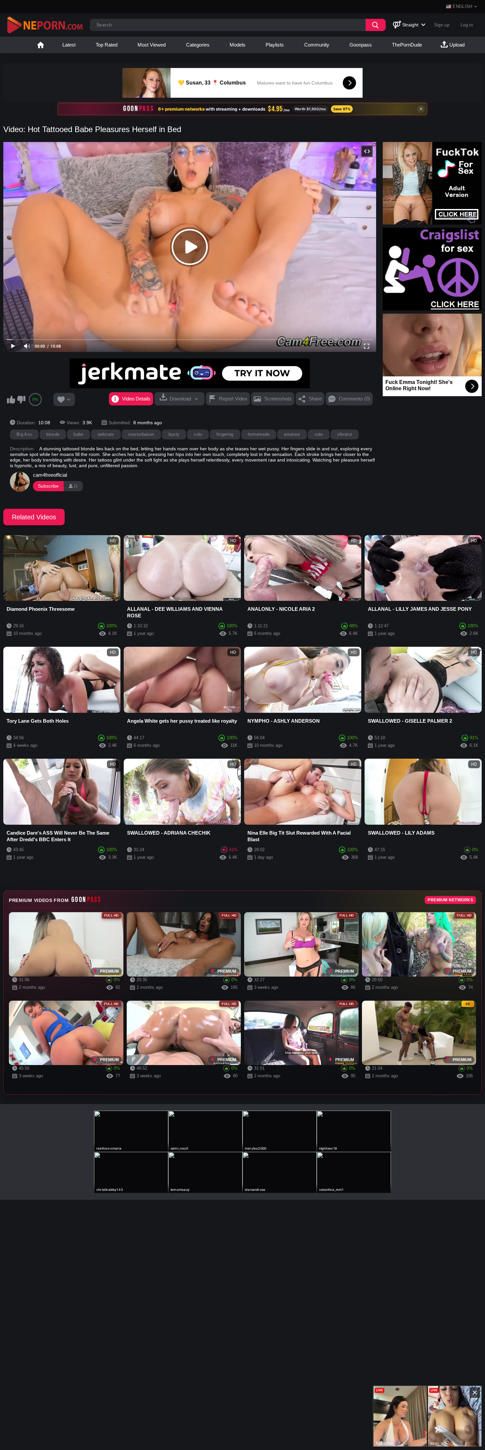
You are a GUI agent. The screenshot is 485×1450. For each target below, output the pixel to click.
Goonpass (360, 45)
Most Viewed (152, 45)
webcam (106, 434)
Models (237, 45)
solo (198, 434)
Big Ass (24, 434)
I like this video (11, 399)
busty (174, 434)
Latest (69, 45)
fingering (225, 434)
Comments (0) (354, 398)
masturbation (141, 434)
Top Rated (106, 45)
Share (315, 398)
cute (318, 434)
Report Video (233, 398)
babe (78, 434)
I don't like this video (21, 399)
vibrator (344, 434)
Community (316, 45)
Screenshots (278, 398)
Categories (198, 45)
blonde (52, 434)
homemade (259, 434)
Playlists (275, 45)
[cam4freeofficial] (20, 482)
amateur (292, 434)
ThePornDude (407, 45)
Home (40, 45)
